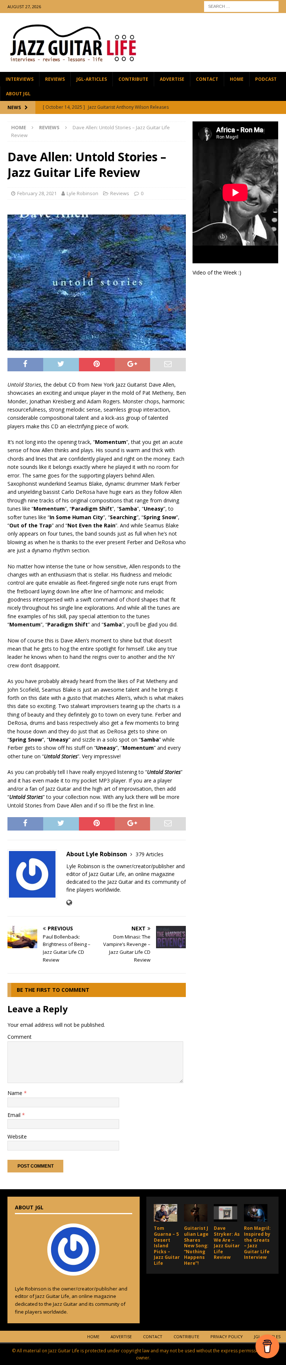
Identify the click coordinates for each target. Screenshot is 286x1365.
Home (237, 79)
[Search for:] (241, 5)
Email (14, 1114)
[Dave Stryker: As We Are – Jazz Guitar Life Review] (225, 1213)
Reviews (55, 79)
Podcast (266, 79)
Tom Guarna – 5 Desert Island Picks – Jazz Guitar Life (167, 1245)
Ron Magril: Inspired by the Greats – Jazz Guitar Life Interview (257, 1242)
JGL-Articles (91, 79)
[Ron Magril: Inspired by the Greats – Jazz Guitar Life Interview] (255, 1213)
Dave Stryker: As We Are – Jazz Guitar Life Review (227, 1242)
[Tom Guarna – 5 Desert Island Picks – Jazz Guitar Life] (165, 1213)
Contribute (133, 79)
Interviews (20, 79)
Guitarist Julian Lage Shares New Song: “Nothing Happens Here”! (197, 1245)
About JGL (18, 94)
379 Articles (149, 854)
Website (17, 1136)
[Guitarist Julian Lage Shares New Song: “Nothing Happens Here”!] (195, 1213)
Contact (207, 79)
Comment (19, 1036)
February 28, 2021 (37, 193)
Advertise (172, 79)
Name (15, 1092)
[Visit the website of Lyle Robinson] (69, 902)
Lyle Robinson (82, 193)
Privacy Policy (226, 1336)
